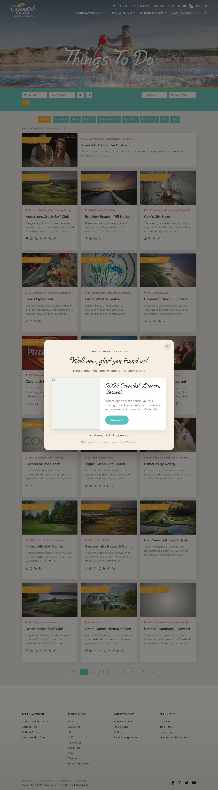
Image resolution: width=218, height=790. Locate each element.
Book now (116, 420)
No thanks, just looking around (109, 435)
